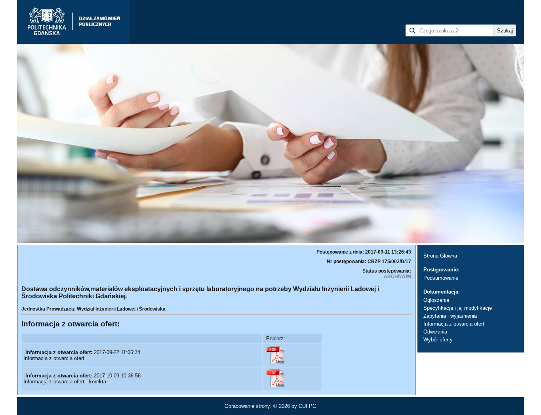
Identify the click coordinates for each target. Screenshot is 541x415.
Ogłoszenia (436, 300)
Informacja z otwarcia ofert (453, 324)
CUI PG (307, 406)
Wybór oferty (438, 340)
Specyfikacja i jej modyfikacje (457, 308)
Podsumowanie (440, 278)
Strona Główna (440, 256)
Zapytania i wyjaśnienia (450, 316)
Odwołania (435, 332)
